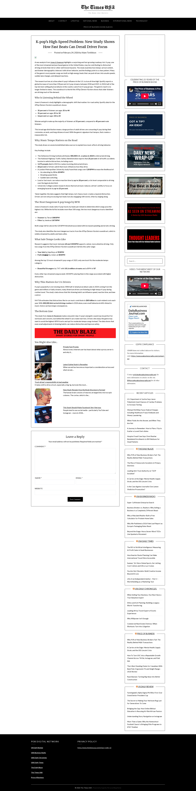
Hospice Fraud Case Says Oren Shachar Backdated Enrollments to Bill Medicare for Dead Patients (143, 439)
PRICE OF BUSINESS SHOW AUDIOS (98, 27)
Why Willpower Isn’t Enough (137, 618)
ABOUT (52, 21)
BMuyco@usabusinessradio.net (139, 380)
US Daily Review (145, 686)
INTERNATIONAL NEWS (122, 21)
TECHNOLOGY (142, 21)
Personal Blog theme (114, 788)
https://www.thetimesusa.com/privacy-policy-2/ (94, 748)
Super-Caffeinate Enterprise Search (140, 503)
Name (38, 478)
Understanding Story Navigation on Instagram (144, 716)
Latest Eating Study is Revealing (75, 364)
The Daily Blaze (146, 449)
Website (39, 488)
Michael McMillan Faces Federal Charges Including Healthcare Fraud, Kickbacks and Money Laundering (143, 412)
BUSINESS (105, 21)
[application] (145, 96)
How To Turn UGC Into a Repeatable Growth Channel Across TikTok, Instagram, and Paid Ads (143, 658)
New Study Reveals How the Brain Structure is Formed (84, 390)
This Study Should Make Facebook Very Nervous (82, 407)
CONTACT (62, 21)
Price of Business (145, 633)
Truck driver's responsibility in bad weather (51, 382)
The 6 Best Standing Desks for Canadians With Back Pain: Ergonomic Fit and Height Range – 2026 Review (144, 669)
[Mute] (156, 104)
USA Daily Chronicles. (146, 589)
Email (79, 478)
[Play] (130, 104)
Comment (40, 446)
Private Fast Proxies (71, 347)
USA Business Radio (145, 496)
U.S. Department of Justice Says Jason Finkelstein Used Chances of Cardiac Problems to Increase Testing (144, 402)
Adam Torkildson (89, 52)
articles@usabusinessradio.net (144, 375)
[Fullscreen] (159, 104)
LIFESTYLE (75, 21)
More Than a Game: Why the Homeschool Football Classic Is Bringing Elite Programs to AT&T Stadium (144, 724)
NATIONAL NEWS (90, 21)
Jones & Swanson (57, 62)
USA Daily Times (145, 541)
